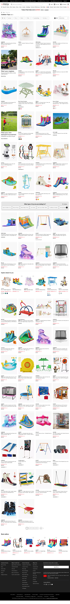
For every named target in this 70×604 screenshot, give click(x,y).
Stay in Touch (24, 578)
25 (40, 528)
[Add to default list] (21, 276)
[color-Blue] (19, 139)
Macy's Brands (24, 572)
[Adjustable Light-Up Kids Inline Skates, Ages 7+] (44, 336)
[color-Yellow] (38, 199)
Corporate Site (35, 568)
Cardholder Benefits (15, 566)
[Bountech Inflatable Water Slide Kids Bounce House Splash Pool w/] (41, 281)
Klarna (2, 566)
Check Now (56, 577)
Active (42, 9)
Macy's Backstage (25, 570)
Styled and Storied (36, 583)
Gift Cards (13, 568)
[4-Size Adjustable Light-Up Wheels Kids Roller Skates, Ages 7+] (9, 31)
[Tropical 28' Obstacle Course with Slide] (61, 121)
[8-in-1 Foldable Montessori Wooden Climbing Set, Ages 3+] (44, 308)
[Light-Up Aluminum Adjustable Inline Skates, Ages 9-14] (26, 251)
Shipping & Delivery (4, 574)
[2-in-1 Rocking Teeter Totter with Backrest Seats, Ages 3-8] (44, 90)
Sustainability (35, 581)
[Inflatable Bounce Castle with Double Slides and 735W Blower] (26, 59)
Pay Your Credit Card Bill (15, 574)
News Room (35, 577)
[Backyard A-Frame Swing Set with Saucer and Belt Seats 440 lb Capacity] (44, 449)
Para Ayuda (3, 570)
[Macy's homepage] (1, 12)
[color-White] (55, 108)
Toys (3, 12)
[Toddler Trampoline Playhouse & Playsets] (26, 31)
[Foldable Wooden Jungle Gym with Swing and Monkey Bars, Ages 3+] (61, 151)
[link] (9, 45)
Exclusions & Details (51, 577)
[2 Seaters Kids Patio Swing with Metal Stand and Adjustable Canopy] (52, 281)
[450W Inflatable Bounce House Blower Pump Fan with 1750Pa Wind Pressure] (26, 364)
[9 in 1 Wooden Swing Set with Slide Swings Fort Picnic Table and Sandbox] (44, 479)
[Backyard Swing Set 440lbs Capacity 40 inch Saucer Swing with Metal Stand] (44, 222)
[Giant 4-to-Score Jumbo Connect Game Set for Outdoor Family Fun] (44, 393)
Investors (34, 570)
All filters (65, 204)
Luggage (46, 9)
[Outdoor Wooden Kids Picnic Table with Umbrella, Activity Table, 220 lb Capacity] (26, 90)
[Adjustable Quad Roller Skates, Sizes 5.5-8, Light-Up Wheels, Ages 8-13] (29, 281)
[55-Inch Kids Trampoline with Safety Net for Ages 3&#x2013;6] (61, 308)
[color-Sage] (19, 108)
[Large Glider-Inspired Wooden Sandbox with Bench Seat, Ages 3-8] (61, 222)
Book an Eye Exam (25, 584)
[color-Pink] (21, 108)
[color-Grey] (3, 293)
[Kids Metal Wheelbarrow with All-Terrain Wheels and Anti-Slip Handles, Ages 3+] (26, 509)
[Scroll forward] (67, 207)
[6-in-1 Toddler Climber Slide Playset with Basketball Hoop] (44, 181)
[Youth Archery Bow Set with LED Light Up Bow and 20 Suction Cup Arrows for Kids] (26, 151)
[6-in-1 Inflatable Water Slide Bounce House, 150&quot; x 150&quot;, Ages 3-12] (26, 336)
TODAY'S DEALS (5, 1)
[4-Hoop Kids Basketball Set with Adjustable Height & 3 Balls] (26, 181)
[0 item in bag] (68, 4)
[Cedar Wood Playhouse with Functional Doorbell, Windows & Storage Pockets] (61, 393)
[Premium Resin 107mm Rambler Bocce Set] (61, 449)
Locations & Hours (25, 566)
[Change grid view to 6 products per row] (56, 18)
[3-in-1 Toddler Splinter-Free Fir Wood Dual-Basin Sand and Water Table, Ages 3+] (26, 479)
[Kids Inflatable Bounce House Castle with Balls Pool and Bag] (18, 281)
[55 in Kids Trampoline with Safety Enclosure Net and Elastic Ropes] (61, 421)
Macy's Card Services (15, 572)
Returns (2, 572)
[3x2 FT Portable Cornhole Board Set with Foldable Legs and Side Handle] (9, 449)
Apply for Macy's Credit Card (16, 564)
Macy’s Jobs (35, 575)
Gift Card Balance (14, 570)
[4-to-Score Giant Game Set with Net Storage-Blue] (64, 543)
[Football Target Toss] (26, 449)
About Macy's (35, 564)
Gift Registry (24, 588)
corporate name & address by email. (52, 598)
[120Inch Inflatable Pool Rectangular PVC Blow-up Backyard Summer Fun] (9, 90)
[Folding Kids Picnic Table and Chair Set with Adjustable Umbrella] (44, 364)
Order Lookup (3, 568)
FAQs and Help (3, 564)
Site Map (34, 579)
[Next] (15, 30)
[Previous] (2, 30)
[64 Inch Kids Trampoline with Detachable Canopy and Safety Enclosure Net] (26, 121)
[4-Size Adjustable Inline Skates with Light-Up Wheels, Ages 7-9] (9, 421)
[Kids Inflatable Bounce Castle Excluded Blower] (52, 543)
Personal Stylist (24, 576)
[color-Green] (5, 293)
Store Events (24, 580)
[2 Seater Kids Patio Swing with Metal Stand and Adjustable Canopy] (44, 151)
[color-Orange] (21, 139)
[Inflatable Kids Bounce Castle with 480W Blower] (61, 59)
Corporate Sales (35, 566)
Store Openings (24, 582)
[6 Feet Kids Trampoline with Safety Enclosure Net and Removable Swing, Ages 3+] (9, 393)
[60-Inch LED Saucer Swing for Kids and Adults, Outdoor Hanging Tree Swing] (61, 479)
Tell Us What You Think (25, 586)
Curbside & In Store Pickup (26, 564)
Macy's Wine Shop (25, 574)
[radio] (19, 109)
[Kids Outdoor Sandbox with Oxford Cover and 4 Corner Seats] (61, 31)
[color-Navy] (49, 295)
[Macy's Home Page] (5, 4)
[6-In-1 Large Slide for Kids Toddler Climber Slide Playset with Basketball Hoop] (9, 479)
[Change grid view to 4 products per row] (54, 18)
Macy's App (24, 568)
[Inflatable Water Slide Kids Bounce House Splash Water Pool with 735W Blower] (9, 251)
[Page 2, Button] (43, 528)
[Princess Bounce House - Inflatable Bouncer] (44, 421)
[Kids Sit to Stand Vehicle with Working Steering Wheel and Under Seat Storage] (64, 281)
